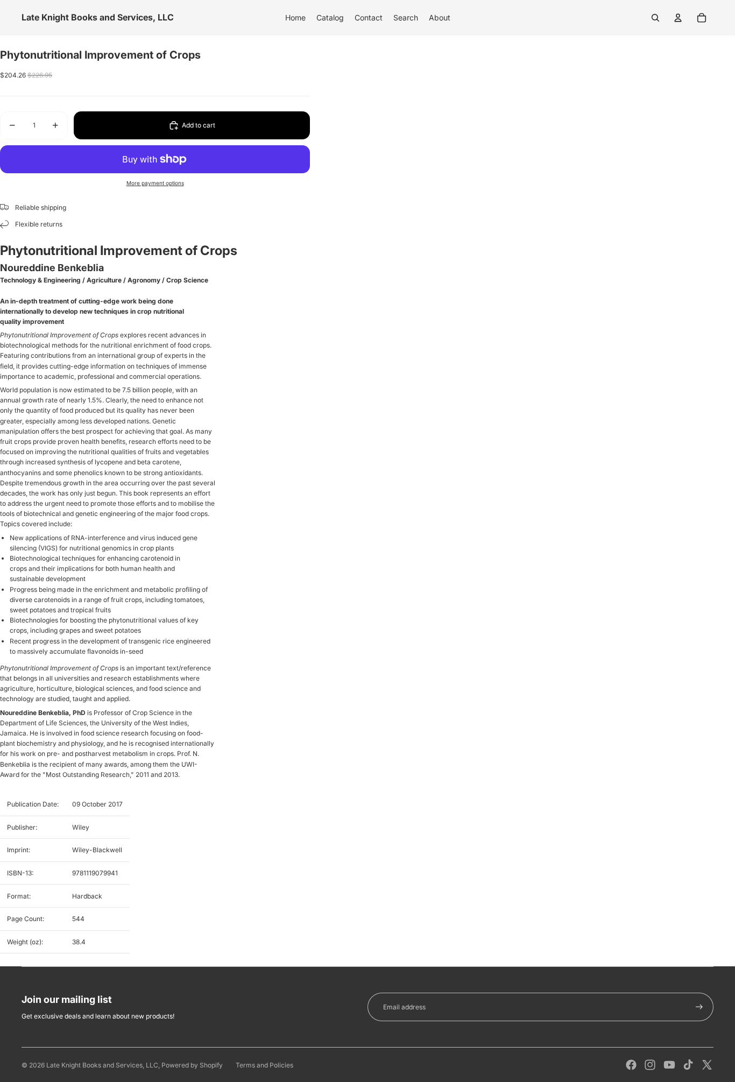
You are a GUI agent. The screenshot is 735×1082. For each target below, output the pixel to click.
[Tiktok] (688, 1064)
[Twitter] (707, 1064)
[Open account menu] (678, 18)
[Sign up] (699, 1007)
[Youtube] (669, 1064)
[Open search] (655, 18)
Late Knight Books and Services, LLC (102, 1065)
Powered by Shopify (192, 1065)
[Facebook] (631, 1064)
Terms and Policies (264, 1065)
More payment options (155, 183)
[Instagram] (650, 1064)
